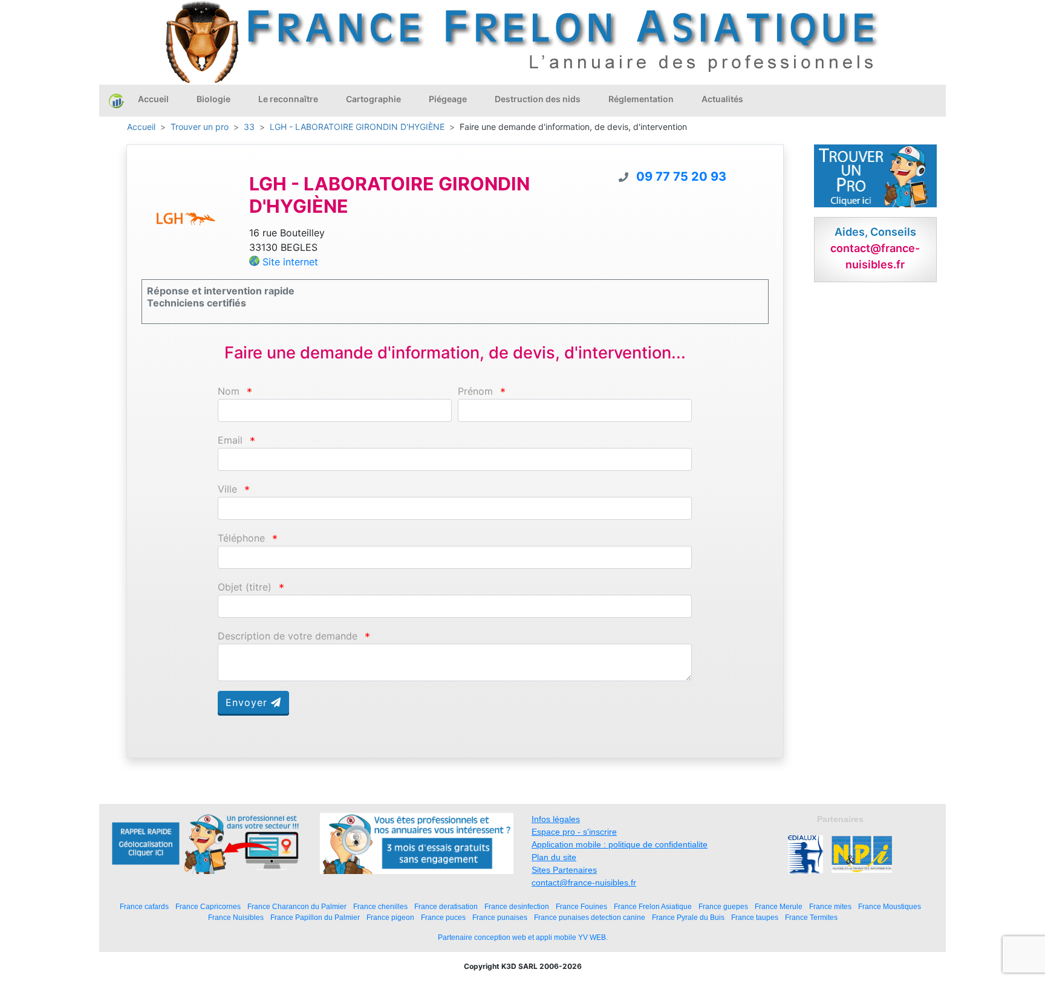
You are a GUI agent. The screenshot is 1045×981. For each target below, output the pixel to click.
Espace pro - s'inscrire (574, 832)
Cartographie (373, 99)
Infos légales (556, 819)
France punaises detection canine (589, 917)
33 (249, 126)
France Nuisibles (236, 917)
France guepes (723, 906)
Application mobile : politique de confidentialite (620, 844)
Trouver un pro (200, 126)
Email (230, 440)
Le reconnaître (288, 99)
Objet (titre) (245, 587)
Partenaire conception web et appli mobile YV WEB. (523, 937)
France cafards (144, 906)
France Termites (811, 917)
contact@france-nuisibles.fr (584, 882)
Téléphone (241, 538)
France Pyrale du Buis (688, 917)
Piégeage (448, 99)
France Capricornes (208, 906)
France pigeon (390, 917)
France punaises (499, 917)
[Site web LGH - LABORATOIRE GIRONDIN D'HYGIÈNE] (186, 219)
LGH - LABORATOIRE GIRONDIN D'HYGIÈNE (357, 126)
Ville (227, 489)
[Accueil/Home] (116, 100)
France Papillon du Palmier (315, 917)
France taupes (754, 917)
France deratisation (446, 906)
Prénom (475, 391)
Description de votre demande (287, 636)
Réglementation (641, 99)
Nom (228, 391)
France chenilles (380, 906)
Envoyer (248, 702)
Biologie (213, 99)
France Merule (778, 906)
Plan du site (554, 857)
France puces (443, 917)
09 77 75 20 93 (681, 176)
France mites (830, 906)
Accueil (153, 99)
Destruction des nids (538, 99)
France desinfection (516, 906)
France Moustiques (889, 906)
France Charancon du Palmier (297, 906)
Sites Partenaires (564, 870)
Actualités (722, 99)
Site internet (290, 262)
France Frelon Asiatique (653, 906)
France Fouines (581, 906)
